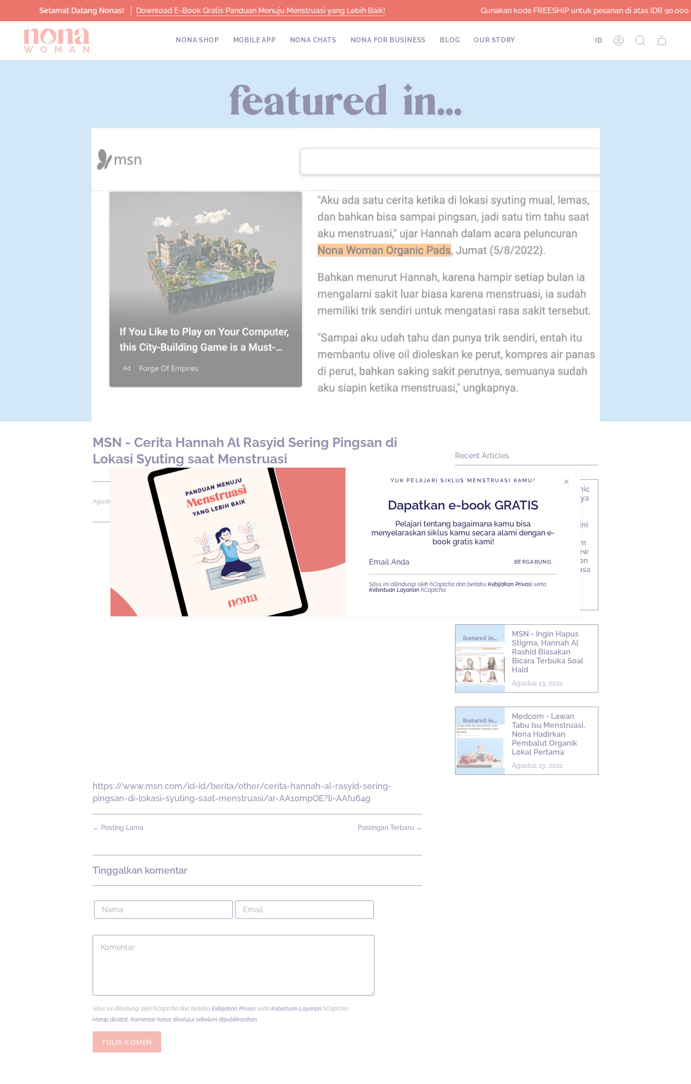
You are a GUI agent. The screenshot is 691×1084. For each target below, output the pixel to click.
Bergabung (532, 562)
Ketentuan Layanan (394, 590)
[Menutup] (566, 481)
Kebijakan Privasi (510, 584)
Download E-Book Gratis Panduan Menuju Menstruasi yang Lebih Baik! (260, 10)
